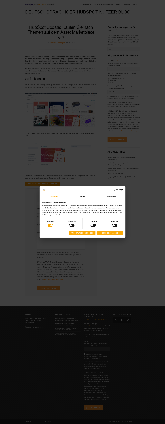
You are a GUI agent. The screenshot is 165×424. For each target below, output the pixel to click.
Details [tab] (82, 196)
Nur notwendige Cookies (82, 233)
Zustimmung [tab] (54, 196)
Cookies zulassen (110, 233)
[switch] (69, 225)
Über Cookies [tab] (111, 196)
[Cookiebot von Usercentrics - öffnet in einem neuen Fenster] (115, 190)
